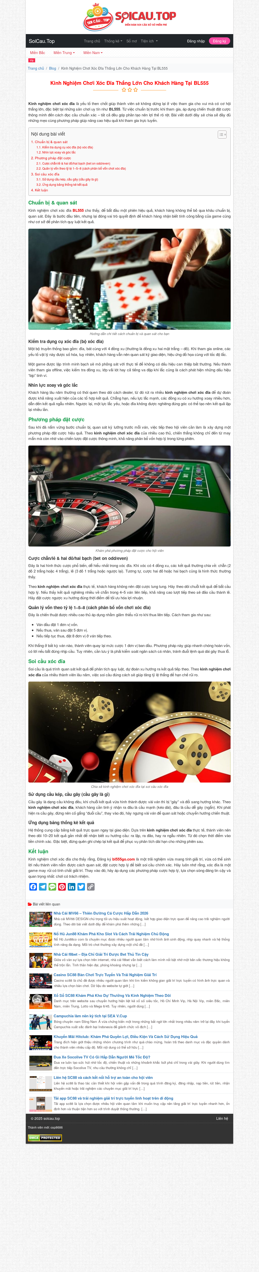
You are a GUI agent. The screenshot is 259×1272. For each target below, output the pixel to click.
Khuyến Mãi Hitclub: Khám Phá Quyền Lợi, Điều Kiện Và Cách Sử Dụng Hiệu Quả (126, 1036)
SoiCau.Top (42, 40)
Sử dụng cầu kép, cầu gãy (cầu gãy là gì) (70, 179)
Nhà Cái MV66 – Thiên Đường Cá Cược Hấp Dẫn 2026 (101, 913)
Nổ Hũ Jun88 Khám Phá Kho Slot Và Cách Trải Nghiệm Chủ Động (111, 934)
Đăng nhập (196, 40)
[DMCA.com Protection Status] (45, 1137)
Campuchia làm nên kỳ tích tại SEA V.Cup (90, 1016)
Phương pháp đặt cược (53, 157)
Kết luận (41, 189)
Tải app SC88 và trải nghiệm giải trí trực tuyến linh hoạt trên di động (113, 1098)
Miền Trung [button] (63, 52)
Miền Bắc (37, 52)
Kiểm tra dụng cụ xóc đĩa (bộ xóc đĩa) (67, 147)
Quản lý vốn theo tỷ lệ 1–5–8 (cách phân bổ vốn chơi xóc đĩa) (84, 168)
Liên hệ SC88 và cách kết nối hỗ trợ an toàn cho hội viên (103, 1077)
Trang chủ (92, 40)
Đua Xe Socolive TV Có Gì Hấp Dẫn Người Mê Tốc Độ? (102, 1057)
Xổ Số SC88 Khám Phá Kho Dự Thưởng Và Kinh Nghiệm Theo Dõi (112, 995)
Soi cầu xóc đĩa (47, 173)
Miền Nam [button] (91, 52)
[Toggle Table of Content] (219, 134)
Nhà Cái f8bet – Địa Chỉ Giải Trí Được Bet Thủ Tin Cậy (101, 954)
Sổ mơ (131, 40)
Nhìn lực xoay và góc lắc (58, 152)
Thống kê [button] (111, 40)
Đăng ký (219, 40)
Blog (52, 68)
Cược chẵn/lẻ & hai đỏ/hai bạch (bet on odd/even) (76, 163)
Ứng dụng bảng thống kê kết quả (64, 184)
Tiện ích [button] (148, 40)
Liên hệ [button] (222, 1118)
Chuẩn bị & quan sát (51, 141)
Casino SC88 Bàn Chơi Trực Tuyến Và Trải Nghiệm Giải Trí (105, 974)
